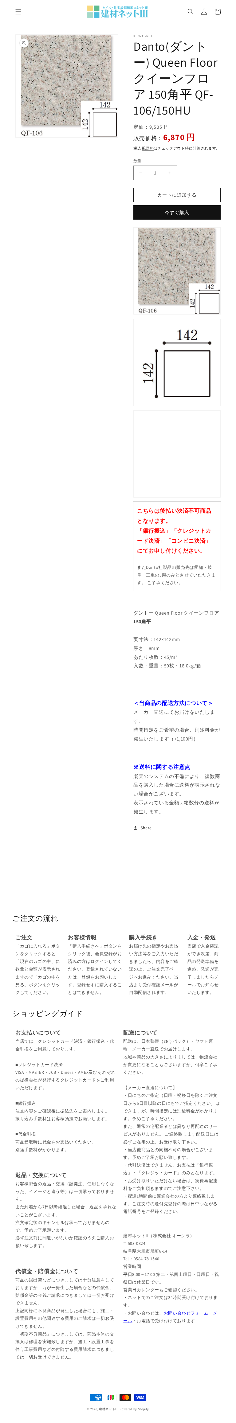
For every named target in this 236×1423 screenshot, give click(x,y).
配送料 (148, 148)
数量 (137, 160)
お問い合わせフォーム (186, 1313)
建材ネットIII (109, 1409)
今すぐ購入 (177, 212)
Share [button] (146, 828)
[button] (18, 11)
